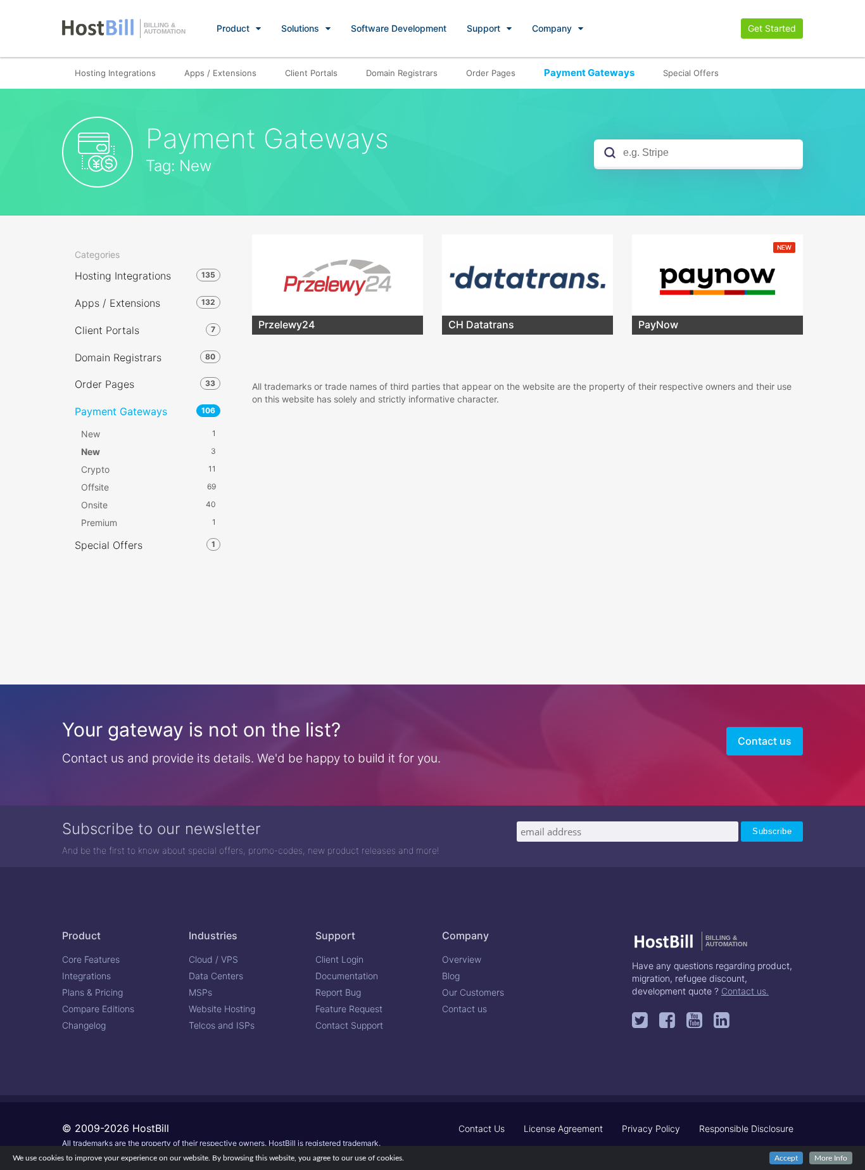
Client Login (339, 959)
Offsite (148, 487)
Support (483, 28)
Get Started (772, 28)
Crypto (148, 469)
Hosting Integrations (115, 73)
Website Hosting (222, 1008)
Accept (786, 1158)
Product (233, 28)
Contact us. (745, 991)
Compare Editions (98, 1008)
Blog (451, 975)
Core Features (91, 959)
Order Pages (490, 73)
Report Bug (338, 992)
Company (552, 28)
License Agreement (563, 1128)
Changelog (84, 1025)
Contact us (765, 741)
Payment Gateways (589, 73)
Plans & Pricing (92, 992)
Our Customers (473, 992)
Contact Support (349, 1025)
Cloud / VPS (213, 959)
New (148, 433)
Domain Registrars (402, 73)
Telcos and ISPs (222, 1025)
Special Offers (691, 73)
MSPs (200, 992)
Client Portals (311, 73)
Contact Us (481, 1128)
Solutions (300, 28)
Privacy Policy (651, 1128)
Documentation (346, 975)
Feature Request (348, 1008)
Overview (461, 959)
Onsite (148, 504)
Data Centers (216, 975)
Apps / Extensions (220, 73)
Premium (148, 522)
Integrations (86, 975)
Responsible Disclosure (746, 1128)
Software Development (398, 28)
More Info (830, 1158)
